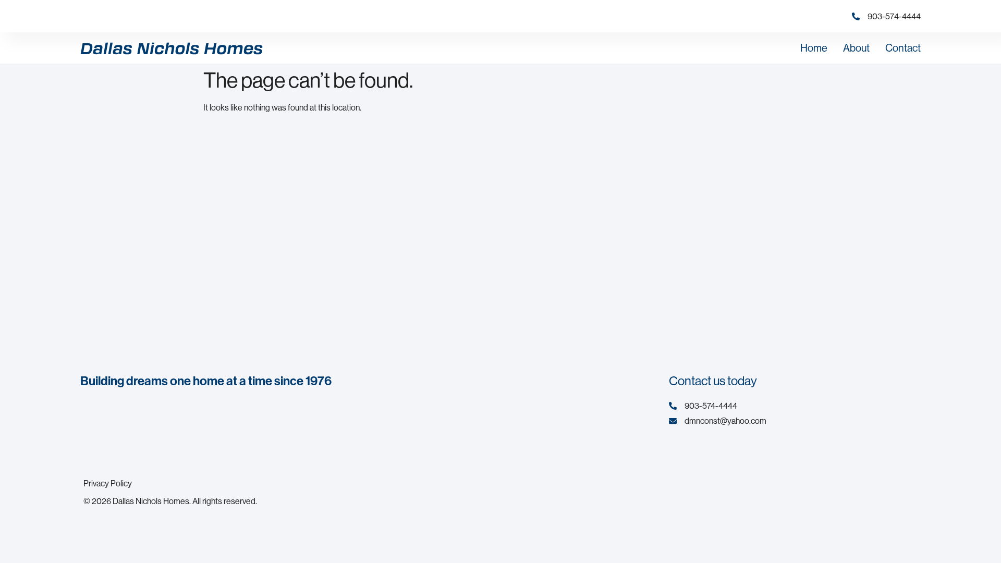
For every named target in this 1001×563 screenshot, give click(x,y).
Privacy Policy (107, 483)
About (856, 47)
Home (813, 47)
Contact (903, 47)
